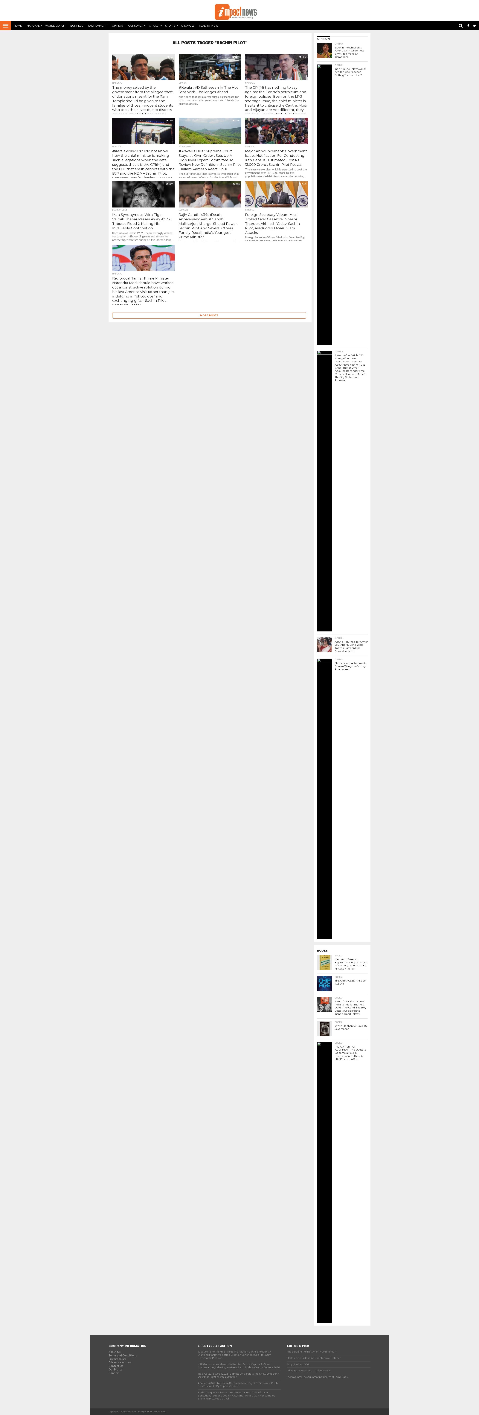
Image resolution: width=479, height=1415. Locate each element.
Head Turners (208, 25)
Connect (114, 1373)
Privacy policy (117, 1359)
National (33, 25)
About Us (114, 1351)
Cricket (154, 25)
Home (18, 25)
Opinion (117, 25)
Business (76, 25)
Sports (170, 25)
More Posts (209, 315)
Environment (97, 25)
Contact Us (116, 1365)
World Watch (55, 25)
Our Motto (116, 1369)
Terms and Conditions (123, 1355)
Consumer (135, 25)
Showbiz (187, 25)
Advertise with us (120, 1362)
